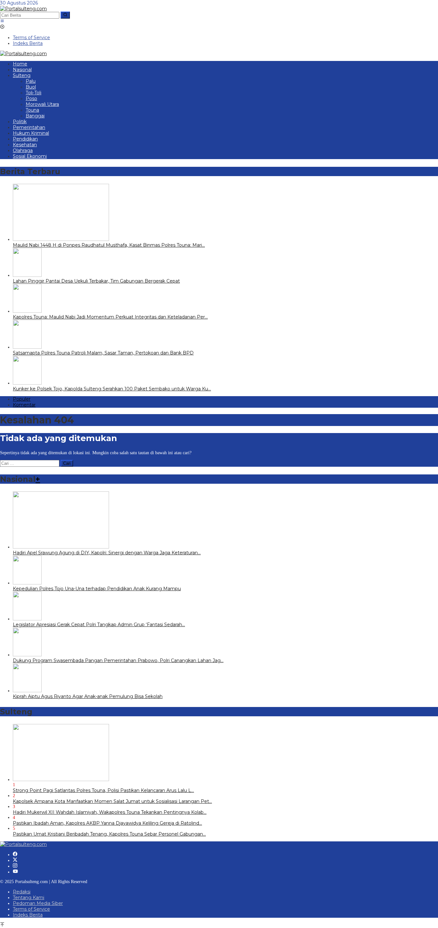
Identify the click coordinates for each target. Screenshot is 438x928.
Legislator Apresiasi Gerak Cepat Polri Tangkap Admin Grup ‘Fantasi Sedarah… (99, 624)
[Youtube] (15, 872)
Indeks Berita (28, 915)
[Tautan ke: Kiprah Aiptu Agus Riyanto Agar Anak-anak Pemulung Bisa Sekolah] (27, 691)
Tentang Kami (28, 897)
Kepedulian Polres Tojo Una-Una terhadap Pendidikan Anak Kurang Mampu (97, 589)
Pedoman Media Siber (38, 903)
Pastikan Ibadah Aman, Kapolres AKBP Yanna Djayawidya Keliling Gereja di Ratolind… (107, 823)
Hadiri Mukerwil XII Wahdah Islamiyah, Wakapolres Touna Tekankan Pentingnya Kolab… (109, 812)
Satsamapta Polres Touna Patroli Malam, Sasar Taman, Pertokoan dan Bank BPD (103, 353)
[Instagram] (15, 866)
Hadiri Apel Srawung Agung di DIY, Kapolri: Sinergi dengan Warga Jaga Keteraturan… (107, 553)
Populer (21, 399)
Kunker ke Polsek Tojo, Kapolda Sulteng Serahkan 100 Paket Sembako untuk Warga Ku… (112, 389)
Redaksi (21, 892)
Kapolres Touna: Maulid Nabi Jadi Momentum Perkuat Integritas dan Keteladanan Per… (110, 317)
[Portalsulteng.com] (23, 9)
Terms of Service (31, 909)
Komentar (24, 405)
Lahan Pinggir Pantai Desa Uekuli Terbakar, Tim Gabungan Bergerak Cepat (96, 281)
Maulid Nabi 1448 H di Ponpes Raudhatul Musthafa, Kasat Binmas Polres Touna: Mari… (109, 245)
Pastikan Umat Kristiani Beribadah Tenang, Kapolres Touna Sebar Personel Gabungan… (109, 834)
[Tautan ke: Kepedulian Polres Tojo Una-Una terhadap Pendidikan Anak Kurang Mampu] (27, 583)
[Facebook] (15, 854)
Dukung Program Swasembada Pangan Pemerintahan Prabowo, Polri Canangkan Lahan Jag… (118, 660)
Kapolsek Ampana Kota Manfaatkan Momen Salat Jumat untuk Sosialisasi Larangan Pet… (112, 801)
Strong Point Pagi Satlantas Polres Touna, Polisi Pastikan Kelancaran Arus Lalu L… (103, 790)
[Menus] (2, 21)
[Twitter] (15, 860)
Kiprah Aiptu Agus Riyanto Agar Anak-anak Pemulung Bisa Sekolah (88, 696)
